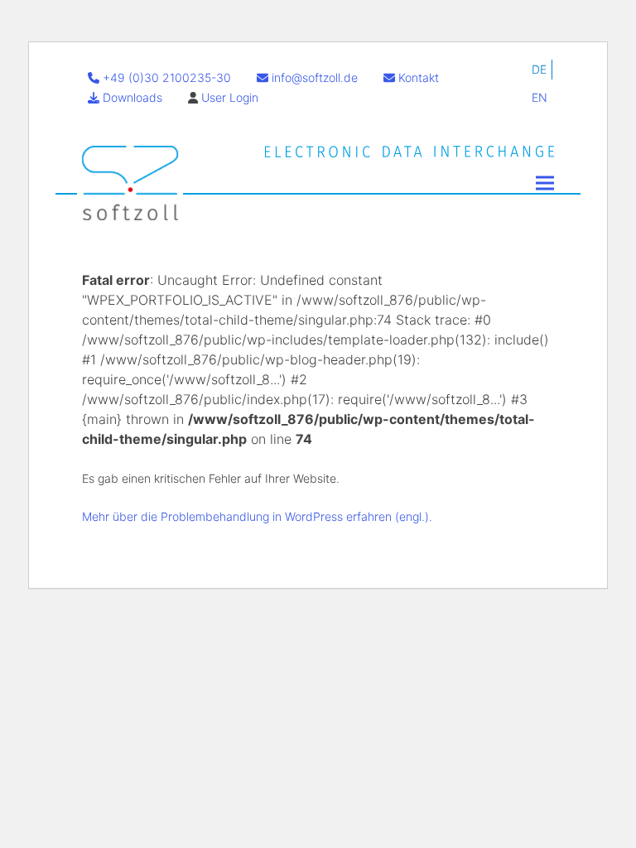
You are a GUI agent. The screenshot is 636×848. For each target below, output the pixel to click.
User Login (229, 97)
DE (539, 69)
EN (539, 97)
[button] (545, 183)
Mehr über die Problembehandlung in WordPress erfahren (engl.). (257, 516)
